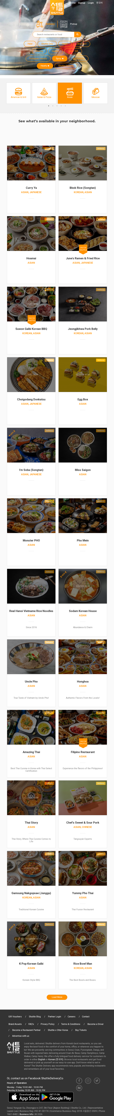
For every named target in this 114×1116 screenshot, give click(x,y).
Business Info (26, 1114)
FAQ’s (31, 1024)
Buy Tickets (81, 1030)
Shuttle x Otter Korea (58, 1030)
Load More (57, 997)
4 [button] (61, 105)
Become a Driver (95, 1024)
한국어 (99, 3)
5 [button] (65, 105)
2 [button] (52, 105)
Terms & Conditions (70, 1024)
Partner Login (54, 1016)
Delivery (50, 24)
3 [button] (57, 105)
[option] (18, 93)
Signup (81, 3)
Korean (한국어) (55, 1059)
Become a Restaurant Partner (26, 1030)
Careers (71, 1016)
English (41, 1059)
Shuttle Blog (35, 1016)
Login (91, 3)
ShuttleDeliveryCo (52, 1078)
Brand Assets (15, 1024)
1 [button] (48, 105)
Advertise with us (20, 1036)
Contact (85, 1016)
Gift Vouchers (15, 1016)
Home (72, 3)
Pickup (73, 24)
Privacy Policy (47, 1024)
